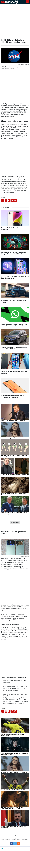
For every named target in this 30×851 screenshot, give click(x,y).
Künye (13, 839)
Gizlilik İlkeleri (25, 839)
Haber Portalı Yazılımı (8, 848)
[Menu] (27, 2)
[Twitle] (6, 200)
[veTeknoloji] (10, 1)
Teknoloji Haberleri (5, 839)
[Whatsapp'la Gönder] (12, 200)
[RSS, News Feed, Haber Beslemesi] (18, 843)
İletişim (18, 839)
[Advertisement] (15, 21)
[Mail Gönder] (15, 200)
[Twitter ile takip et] (15, 843)
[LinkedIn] (9, 200)
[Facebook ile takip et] (11, 843)
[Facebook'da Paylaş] (2, 200)
